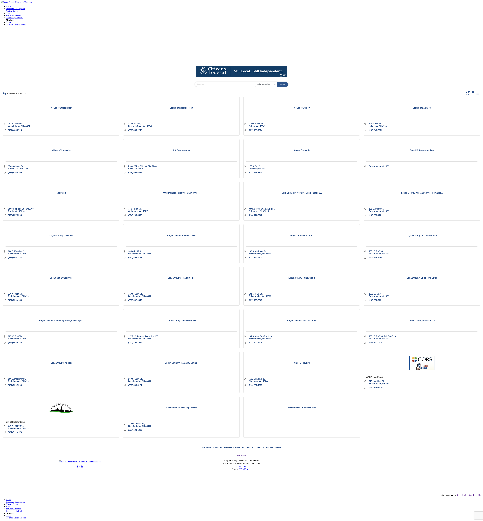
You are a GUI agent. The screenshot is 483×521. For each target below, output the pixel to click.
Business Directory (210, 447)
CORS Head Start (374, 377)
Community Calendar (14, 18)
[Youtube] (82, 466)
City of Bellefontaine (15, 422)
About (8, 13)
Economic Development (15, 9)
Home (8, 6)
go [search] (284, 84)
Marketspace (234, 447)
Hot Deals (223, 447)
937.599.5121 (245, 469)
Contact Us (259, 447)
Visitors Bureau (12, 11)
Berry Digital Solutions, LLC (469, 495)
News (8, 22)
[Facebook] (78, 466)
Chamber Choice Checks (16, 24)
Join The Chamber (13, 15)
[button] (4, 93)
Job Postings (247, 447)
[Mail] (80, 466)
